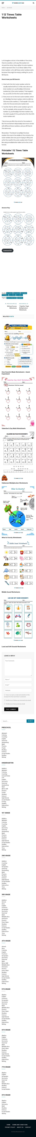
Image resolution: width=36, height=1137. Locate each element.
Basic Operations (11, 297)
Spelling (4, 755)
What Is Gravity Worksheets (11, 537)
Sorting (4, 801)
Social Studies (6, 753)
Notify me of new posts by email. (15, 704)
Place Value (5, 922)
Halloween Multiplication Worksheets (15, 483)
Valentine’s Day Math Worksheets (14, 428)
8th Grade (6, 1095)
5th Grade (12, 295)
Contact (28, 1127)
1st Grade (9, 293)
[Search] (33, 3)
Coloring (4, 735)
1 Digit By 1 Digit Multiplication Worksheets (24, 308)
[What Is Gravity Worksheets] (18, 510)
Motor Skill (5, 963)
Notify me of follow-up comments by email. (18, 700)
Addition (4, 768)
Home (8, 1124)
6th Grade (19, 295)
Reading (4, 750)
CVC (3, 777)
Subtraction (5, 805)
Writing (4, 757)
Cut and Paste (6, 776)
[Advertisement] (18, 39)
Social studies (6, 978)
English (4, 738)
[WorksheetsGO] (18, 3)
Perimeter (5, 918)
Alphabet (4, 733)
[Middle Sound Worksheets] (18, 565)
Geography (5, 866)
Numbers (20, 297)
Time (3, 848)
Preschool (6, 727)
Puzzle (4, 748)
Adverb (4, 902)
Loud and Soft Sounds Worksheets (14, 646)
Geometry (5, 781)
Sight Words (5, 798)
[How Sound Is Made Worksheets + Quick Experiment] (18, 345)
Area (3, 904)
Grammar (4, 740)
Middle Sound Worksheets (11, 592)
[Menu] (3, 3)
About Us (20, 1127)
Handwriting (5, 742)
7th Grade (6, 1067)
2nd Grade (16, 293)
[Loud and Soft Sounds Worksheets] (18, 619)
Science (4, 751)
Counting (4, 737)
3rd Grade (23, 293)
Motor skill (5, 788)
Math (3, 744)
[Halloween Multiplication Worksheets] (18, 456)
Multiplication (6, 916)
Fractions (4, 907)
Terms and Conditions (20, 1124)
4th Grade (5, 295)
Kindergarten (7, 763)
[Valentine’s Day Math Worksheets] (18, 401)
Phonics (4, 746)
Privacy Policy (10, 1127)
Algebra (4, 994)
